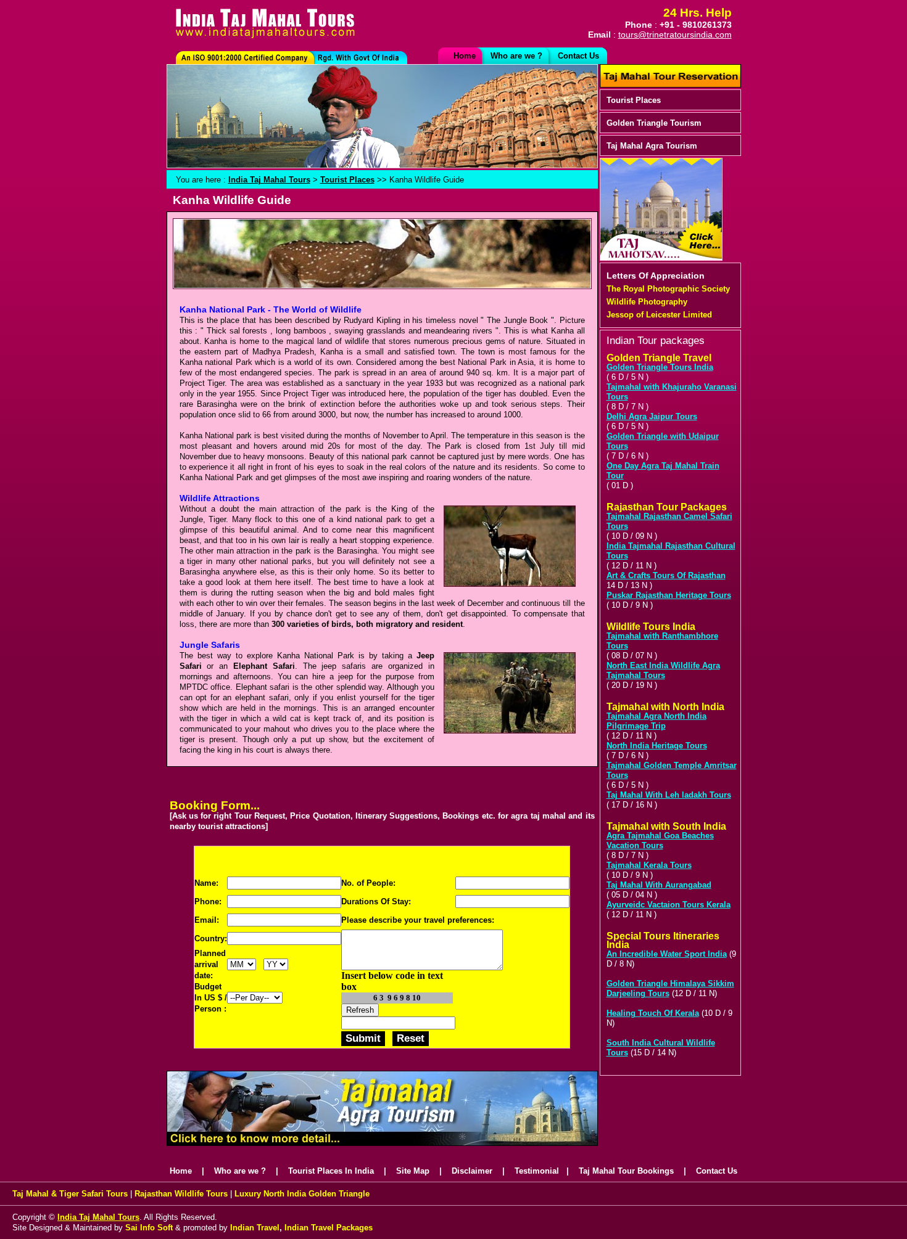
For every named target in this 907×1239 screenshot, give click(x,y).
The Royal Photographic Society (668, 288)
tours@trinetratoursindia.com (675, 34)
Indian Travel (254, 1227)
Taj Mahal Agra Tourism (652, 145)
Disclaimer (472, 1171)
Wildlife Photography (647, 301)
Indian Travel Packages (328, 1227)
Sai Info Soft (149, 1227)
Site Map (412, 1171)
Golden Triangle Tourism (654, 123)
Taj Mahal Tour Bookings (626, 1171)
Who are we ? (516, 55)
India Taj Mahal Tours (269, 179)
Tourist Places (634, 100)
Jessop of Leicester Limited (659, 314)
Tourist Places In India (331, 1171)
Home (465, 55)
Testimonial (537, 1171)
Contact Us (578, 55)
